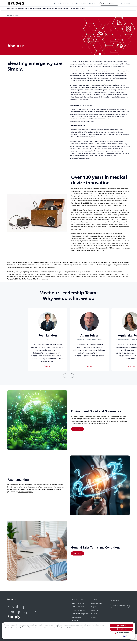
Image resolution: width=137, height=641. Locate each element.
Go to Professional (118, 605)
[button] (125, 4)
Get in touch (92, 3)
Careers (85, 3)
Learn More (77, 553)
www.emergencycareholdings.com (82, 121)
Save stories (75, 8)
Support (73, 3)
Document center (64, 3)
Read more (48, 366)
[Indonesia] (15, 3)
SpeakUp (94, 614)
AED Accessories (35, 8)
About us (56, 3)
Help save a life (12, 8)
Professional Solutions (108, 4)
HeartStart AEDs (23, 8)
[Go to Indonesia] (12, 599)
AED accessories (78, 607)
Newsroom (79, 3)
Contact (82, 8)
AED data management (62, 8)
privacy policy (53, 625)
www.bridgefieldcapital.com (79, 158)
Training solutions (48, 8)
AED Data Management (80, 614)
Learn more (77, 429)
